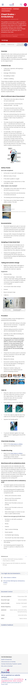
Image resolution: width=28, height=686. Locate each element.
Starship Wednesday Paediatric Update (11, 664)
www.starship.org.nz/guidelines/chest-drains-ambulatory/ (12, 680)
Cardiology (16, 8)
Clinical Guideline (6, 11)
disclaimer (15, 36)
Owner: (3, 615)
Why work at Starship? (7, 666)
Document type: (5, 600)
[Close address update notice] (25, 679)
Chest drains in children (16, 444)
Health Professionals (6, 659)
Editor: (2, 618)
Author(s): (3, 610)
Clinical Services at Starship (8, 661)
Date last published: (6, 596)
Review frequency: (6, 606)
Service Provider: (5, 603)
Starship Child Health (6, 8)
